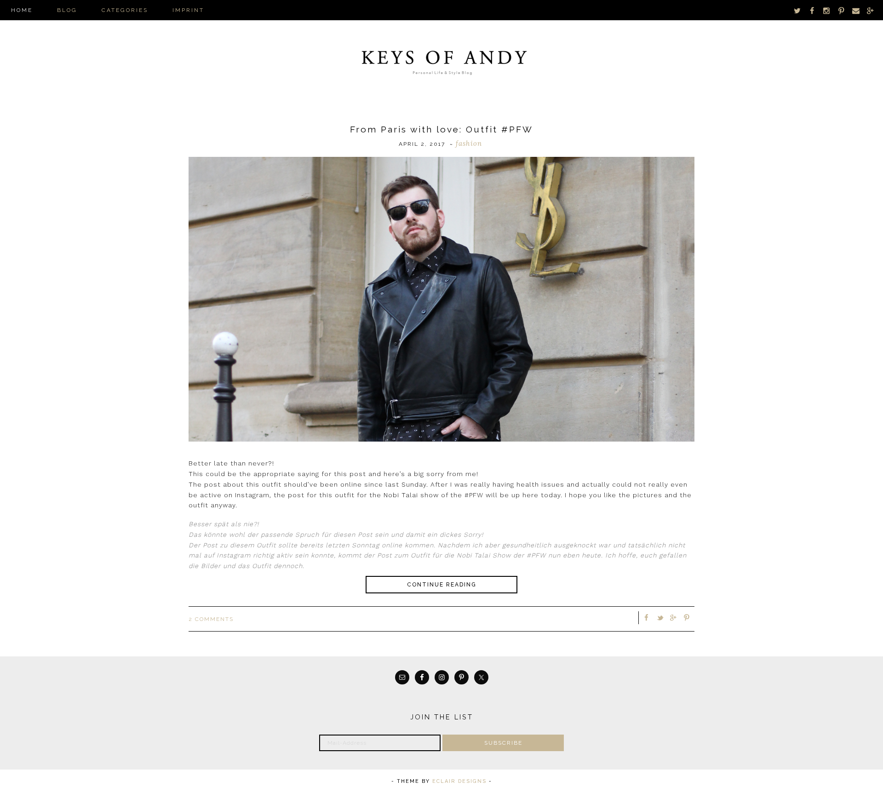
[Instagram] (827, 10)
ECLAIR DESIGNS (459, 781)
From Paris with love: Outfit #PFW (441, 129)
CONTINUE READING (441, 584)
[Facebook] (812, 10)
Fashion (469, 143)
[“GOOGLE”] (870, 10)
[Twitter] (797, 10)
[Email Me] (856, 10)
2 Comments (211, 619)
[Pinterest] (841, 10)
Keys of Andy (441, 59)
